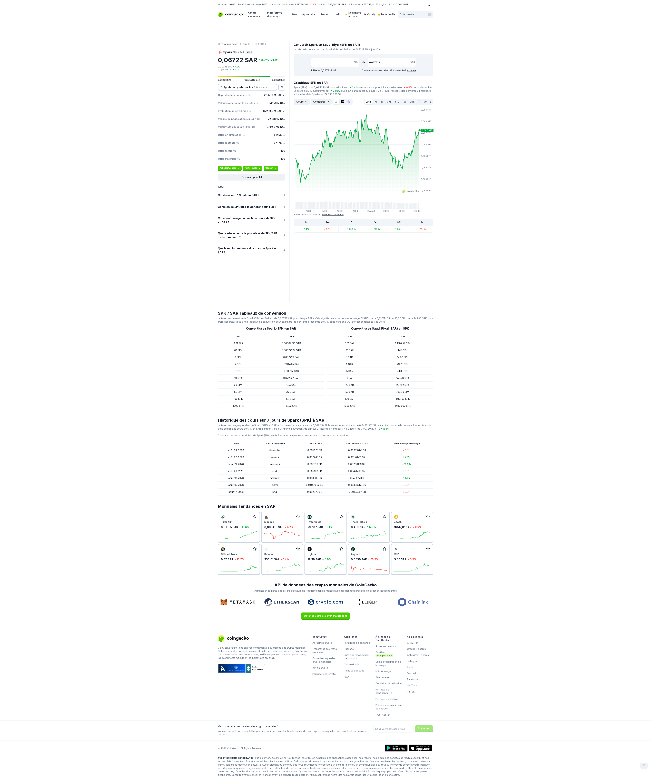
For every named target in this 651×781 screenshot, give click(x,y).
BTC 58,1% (369, 4)
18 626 (232, 4)
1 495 (264, 4)
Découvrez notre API (332, 214)
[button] (251, 177)
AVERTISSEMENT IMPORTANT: (235, 758)
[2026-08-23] (419, 101)
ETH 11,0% (381, 4)
